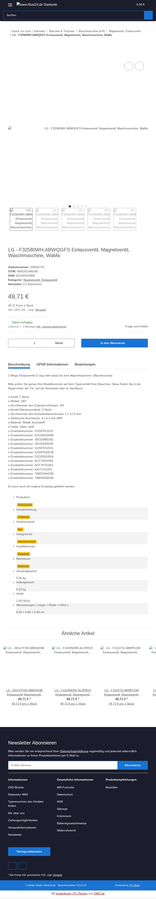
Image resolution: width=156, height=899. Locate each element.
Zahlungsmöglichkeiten (23, 820)
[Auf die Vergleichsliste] (128, 66)
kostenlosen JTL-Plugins (72, 893)
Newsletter (15, 834)
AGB (60, 801)
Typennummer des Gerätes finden (25, 803)
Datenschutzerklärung (74, 751)
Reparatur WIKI (18, 794)
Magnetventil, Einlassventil (40, 279)
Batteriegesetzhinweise (72, 823)
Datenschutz (65, 794)
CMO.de (99, 893)
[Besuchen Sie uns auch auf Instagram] (22, 866)
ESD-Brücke (16, 787)
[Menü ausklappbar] (10, 3)
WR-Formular (65, 787)
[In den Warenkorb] (11, 56)
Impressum (64, 816)
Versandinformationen (22, 827)
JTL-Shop (134, 885)
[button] (114, 4)
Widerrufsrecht (66, 830)
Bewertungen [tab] (85, 364)
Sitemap (62, 808)
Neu (20, 529)
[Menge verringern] (12, 343)
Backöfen (112, 787)
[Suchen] (148, 15)
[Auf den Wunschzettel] (139, 66)
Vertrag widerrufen (29, 851)
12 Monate (23, 517)
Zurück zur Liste (20, 31)
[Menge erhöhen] (70, 343)
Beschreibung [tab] (19, 364)
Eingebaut (23, 554)
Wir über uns (16, 813)
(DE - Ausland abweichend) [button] (51, 326)
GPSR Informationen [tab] (52, 364)
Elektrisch (23, 566)
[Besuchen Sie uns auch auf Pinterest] (12, 866)
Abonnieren (133, 765)
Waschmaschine (27, 541)
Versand (40, 309)
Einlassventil (25, 505)
